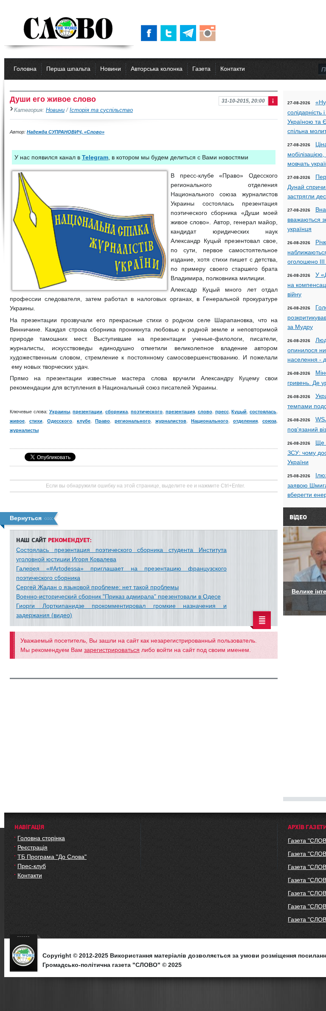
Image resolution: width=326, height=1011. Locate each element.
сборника (116, 411)
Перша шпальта (68, 68)
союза (269, 420)
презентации (87, 411)
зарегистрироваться (112, 649)
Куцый (239, 411)
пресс (222, 411)
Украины (59, 411)
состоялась (263, 411)
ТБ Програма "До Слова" (52, 856)
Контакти (232, 68)
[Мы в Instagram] (209, 33)
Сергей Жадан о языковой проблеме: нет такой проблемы (97, 587)
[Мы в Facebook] (150, 33)
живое (17, 420)
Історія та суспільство (101, 110)
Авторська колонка (157, 68)
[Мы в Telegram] (190, 33)
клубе (83, 420)
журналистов (170, 420)
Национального (209, 420)
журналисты (24, 430)
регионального (133, 420)
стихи (35, 420)
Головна (25, 68)
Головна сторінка (41, 838)
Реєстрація (32, 847)
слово (205, 411)
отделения (245, 420)
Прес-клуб (31, 866)
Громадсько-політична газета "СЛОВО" (69, 28)
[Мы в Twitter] (170, 33)
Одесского (59, 420)
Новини (110, 68)
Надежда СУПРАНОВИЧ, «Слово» (65, 131)
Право (102, 420)
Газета (201, 68)
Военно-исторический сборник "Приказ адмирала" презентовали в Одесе (118, 596)
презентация (180, 411)
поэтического (147, 411)
